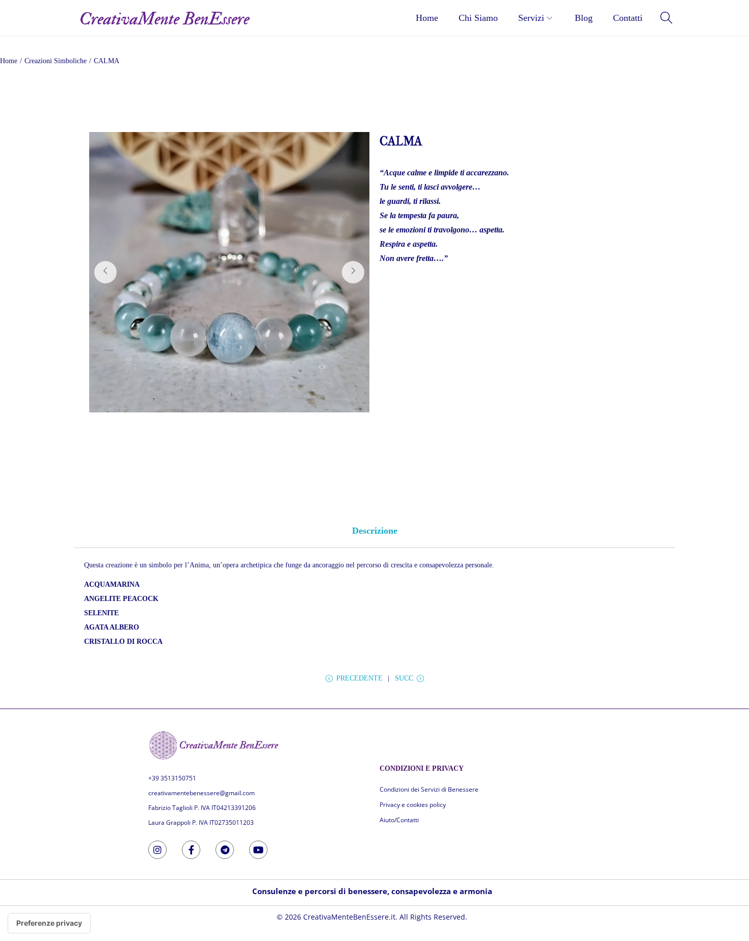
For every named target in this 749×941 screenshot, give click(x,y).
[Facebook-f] (191, 850)
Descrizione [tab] (374, 531)
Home (8, 61)
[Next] (353, 272)
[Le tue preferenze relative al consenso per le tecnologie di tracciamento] (49, 923)
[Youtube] (258, 850)
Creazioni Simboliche (55, 61)
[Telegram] (225, 850)
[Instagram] (157, 850)
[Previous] (105, 272)
